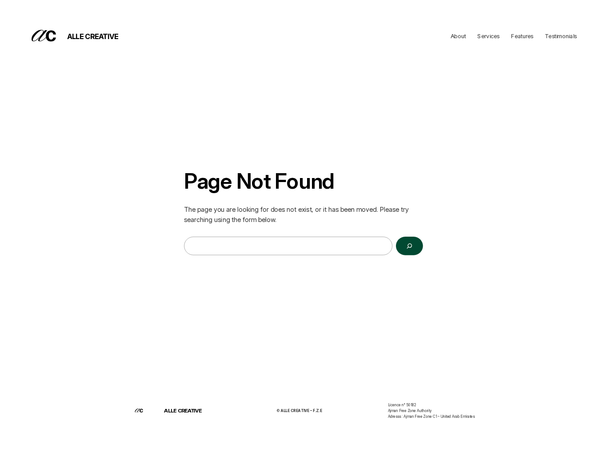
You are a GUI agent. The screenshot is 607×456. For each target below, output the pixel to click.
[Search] (409, 246)
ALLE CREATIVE (93, 36)
